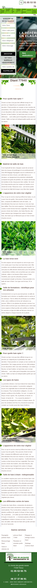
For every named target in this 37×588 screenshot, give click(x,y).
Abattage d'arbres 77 (19, 11)
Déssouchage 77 (29, 10)
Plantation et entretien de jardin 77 (34, 11)
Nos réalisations (27, 54)
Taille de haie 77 (13, 11)
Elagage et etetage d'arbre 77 (3, 11)
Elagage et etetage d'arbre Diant (30, 537)
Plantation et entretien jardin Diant (18, 543)
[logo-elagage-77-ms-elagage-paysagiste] (7, 8)
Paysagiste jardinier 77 (8, 11)
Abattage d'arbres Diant (29, 544)
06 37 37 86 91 (18, 579)
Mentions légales (18, 584)
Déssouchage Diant (5, 542)
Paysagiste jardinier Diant (5, 536)
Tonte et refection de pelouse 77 (24, 11)
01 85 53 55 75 (18, 571)
